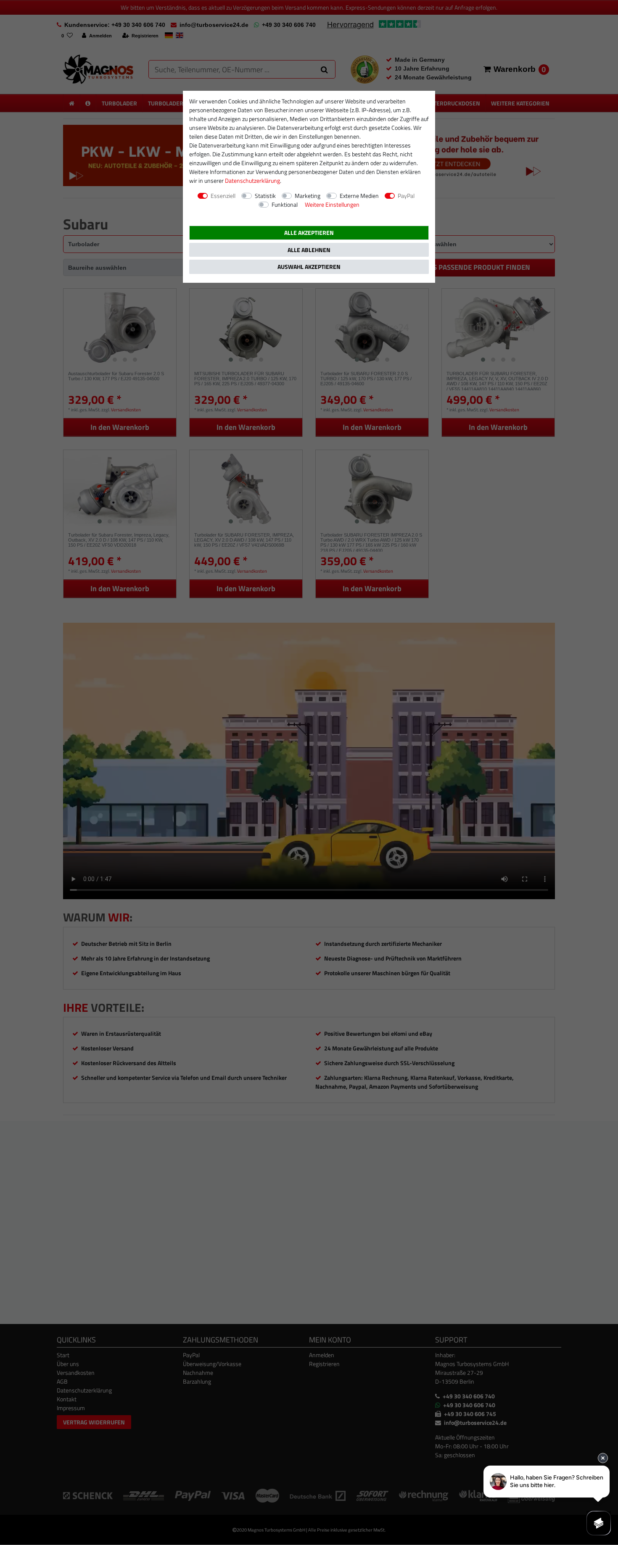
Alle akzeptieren (309, 232)
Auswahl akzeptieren (309, 266)
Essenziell (223, 195)
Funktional (285, 204)
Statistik (265, 195)
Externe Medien (359, 195)
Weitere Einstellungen (332, 204)
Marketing (307, 195)
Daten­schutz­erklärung (252, 180)
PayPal (406, 195)
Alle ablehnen (309, 249)
